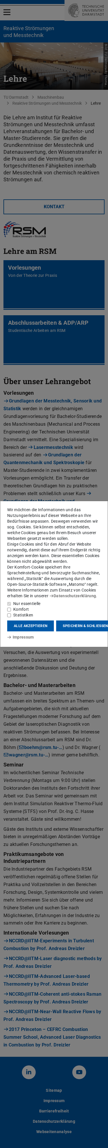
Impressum (23, 637)
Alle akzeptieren (30, 626)
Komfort (21, 609)
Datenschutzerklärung (75, 596)
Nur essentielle (27, 603)
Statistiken (23, 615)
